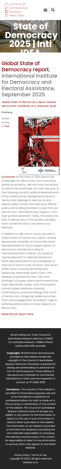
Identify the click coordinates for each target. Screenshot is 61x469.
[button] (45, 10)
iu (37, 462)
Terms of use (39, 455)
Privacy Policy (22, 455)
